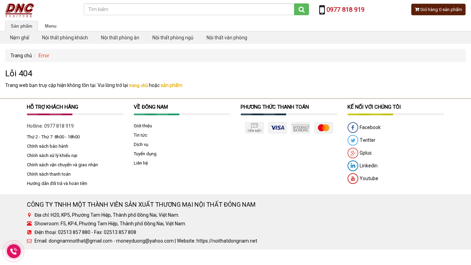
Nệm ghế (19, 37)
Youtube (368, 178)
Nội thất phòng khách (65, 37)
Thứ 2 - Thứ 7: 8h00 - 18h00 (53, 136)
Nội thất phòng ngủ (172, 37)
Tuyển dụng (145, 153)
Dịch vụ (141, 144)
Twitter (367, 140)
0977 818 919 (59, 126)
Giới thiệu (143, 125)
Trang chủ (21, 55)
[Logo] (19, 10)
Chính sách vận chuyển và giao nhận (62, 164)
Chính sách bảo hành (47, 146)
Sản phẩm (21, 26)
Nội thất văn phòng (227, 37)
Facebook (370, 127)
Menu (51, 26)
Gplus (365, 153)
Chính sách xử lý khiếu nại (52, 155)
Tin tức (140, 135)
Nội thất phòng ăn (120, 37)
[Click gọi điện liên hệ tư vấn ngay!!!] (14, 251)
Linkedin (368, 165)
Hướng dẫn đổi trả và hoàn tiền (57, 183)
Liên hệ (141, 163)
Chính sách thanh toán (49, 174)
